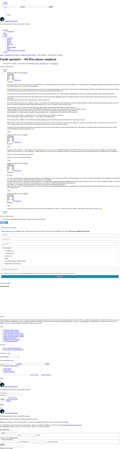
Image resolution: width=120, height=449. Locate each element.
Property (9, 39)
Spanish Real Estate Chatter (28, 55)
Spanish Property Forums (12, 55)
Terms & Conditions (9, 372)
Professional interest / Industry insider (15, 261)
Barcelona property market (11, 330)
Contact (6, 3)
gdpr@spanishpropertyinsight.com (71, 425)
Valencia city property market (12, 339)
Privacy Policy (24, 273)
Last (38, 435)
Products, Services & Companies (16, 50)
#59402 (25, 135)
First (19, 435)
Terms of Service (46, 375)
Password (3, 395)
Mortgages (10, 44)
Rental (9, 42)
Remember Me (12, 397)
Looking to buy (9, 251)
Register (8, 401)
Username (3, 393)
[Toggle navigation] (0, 27)
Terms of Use (32, 273)
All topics (9, 38)
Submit (2, 444)
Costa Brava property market (12, 331)
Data (5, 33)
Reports (6, 30)
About (5, 2)
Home (1, 55)
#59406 (25, 193)
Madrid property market (10, 338)
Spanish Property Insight (11, 365)
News (5, 36)
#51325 (25, 72)
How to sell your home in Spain (12, 348)
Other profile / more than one (13, 263)
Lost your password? (12, 399)
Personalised (10, 31)
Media (6, 258)
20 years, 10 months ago (41, 63)
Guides (5, 34)
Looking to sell (9, 253)
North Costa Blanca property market (14, 335)
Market (9, 41)
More (8, 49)
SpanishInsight (11, 21)
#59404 (25, 163)
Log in (9, 15)
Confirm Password (52, 441)
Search (5, 52)
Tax (8, 45)
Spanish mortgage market (11, 341)
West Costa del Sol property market (13, 333)
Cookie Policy (7, 370)
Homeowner (8, 256)
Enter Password (24, 441)
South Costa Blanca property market (14, 336)
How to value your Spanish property (14, 349)
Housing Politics (11, 47)
